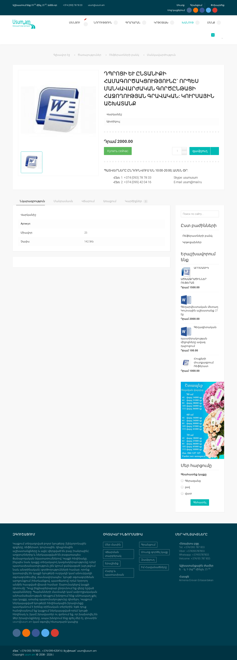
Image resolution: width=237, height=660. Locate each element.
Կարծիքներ (135, 201)
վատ (188, 493)
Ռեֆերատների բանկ (198, 235)
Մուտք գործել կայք (154, 552)
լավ (187, 487)
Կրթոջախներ (192, 242)
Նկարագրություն (32, 201)
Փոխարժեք (217, 5)
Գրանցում (196, 5)
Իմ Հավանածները (154, 567)
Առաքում (109, 201)
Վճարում (88, 201)
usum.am (30, 654)
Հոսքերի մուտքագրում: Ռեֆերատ (204, 362)
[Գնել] (118, 151)
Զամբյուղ (148, 559)
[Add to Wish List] (214, 151)
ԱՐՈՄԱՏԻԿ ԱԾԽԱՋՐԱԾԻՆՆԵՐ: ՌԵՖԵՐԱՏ (195, 275)
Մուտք (180, 5)
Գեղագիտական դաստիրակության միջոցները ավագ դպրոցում (199, 337)
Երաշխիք (111, 563)
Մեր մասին (113, 544)
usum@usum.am (96, 5)
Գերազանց (193, 480)
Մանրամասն (63, 201)
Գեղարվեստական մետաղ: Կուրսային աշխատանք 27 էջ (200, 310)
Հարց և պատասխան (114, 572)
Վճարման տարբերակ (113, 554)
